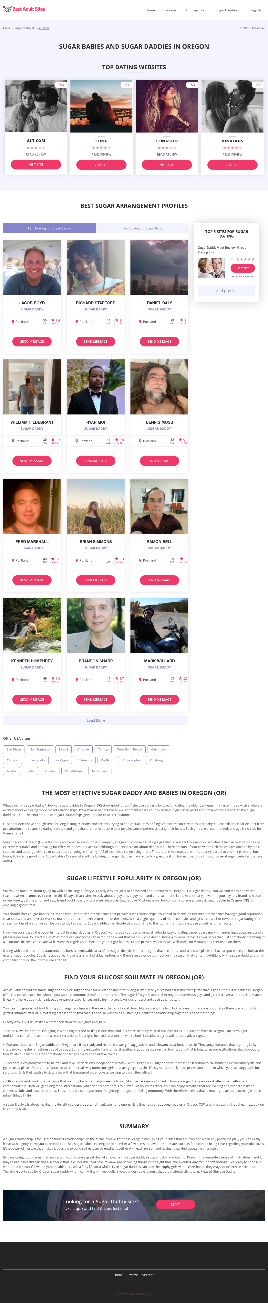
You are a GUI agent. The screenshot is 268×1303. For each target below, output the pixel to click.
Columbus (158, 749)
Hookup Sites (196, 10)
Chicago (12, 760)
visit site (243, 268)
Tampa (103, 749)
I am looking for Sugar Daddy (49, 228)
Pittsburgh (157, 760)
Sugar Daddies (226, 10)
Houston (50, 771)
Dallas (30, 771)
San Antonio (74, 771)
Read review (36, 154)
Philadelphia (131, 760)
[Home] (24, 9)
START (175, 1204)
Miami (63, 749)
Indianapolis (36, 760)
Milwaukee (100, 771)
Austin (11, 771)
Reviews (170, 10)
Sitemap (148, 1275)
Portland (107, 760)
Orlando (83, 749)
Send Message (32, 341)
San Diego (14, 749)
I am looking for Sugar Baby (142, 228)
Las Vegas (61, 760)
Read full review (243, 276)
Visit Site (36, 164)
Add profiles (226, 290)
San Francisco (40, 749)
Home (150, 10)
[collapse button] (95, 720)
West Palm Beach (129, 749)
